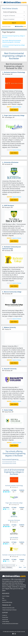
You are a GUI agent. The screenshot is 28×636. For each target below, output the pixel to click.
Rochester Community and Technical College (11, 248)
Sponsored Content (6, 26)
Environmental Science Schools (9, 463)
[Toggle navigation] (1, 2)
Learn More (14, 110)
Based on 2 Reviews (17, 360)
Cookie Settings (5, 621)
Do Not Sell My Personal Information (10, 623)
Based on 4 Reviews (17, 197)
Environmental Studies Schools (9, 461)
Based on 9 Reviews (17, 107)
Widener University (10, 327)
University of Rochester (11, 162)
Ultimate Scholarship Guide (8, 607)
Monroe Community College (12, 292)
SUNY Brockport (9, 205)
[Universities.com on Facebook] (13, 633)
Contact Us (4, 615)
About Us (4, 600)
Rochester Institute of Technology (14, 72)
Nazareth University (10, 369)
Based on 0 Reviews (17, 150)
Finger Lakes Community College (14, 115)
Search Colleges (5, 596)
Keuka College (8, 410)
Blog (3, 598)
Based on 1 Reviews (17, 401)
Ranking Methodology (7, 602)
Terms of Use (5, 619)
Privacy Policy (5, 617)
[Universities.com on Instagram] (15, 633)
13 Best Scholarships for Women (9, 610)
